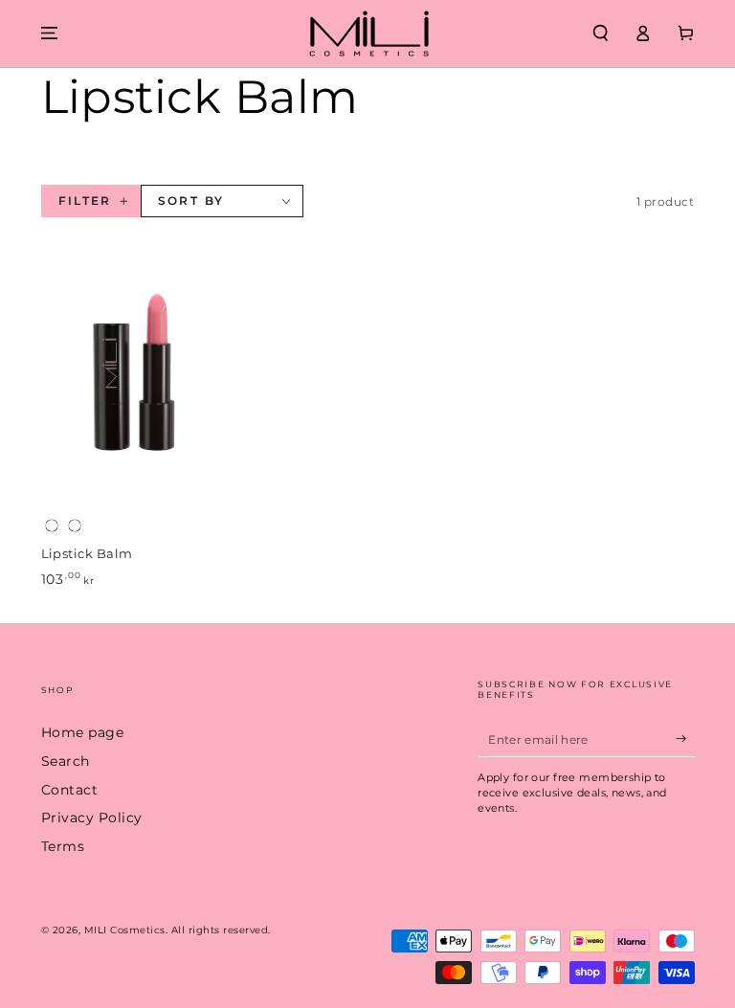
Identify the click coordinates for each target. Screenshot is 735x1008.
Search (65, 761)
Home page (82, 732)
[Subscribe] (685, 738)
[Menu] (50, 33)
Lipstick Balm (87, 554)
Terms (63, 846)
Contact (70, 789)
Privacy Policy (92, 817)
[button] (601, 33)
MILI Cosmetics (125, 930)
